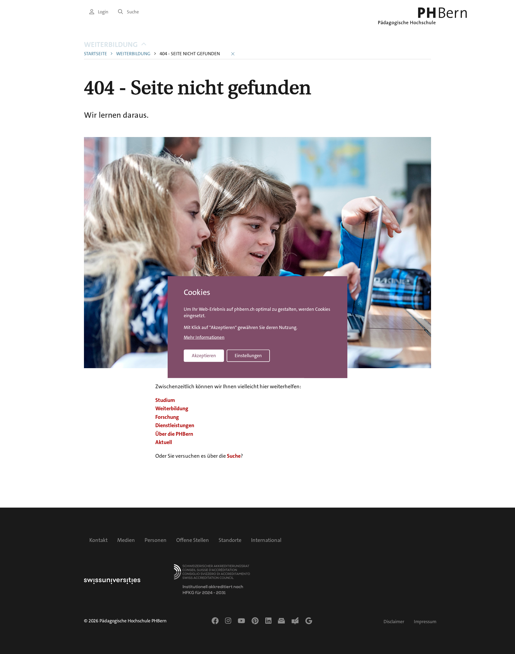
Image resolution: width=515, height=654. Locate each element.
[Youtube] (241, 620)
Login (103, 12)
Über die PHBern (174, 433)
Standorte (230, 540)
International (266, 540)
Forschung (167, 416)
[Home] (422, 16)
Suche (133, 12)
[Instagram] (228, 620)
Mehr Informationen (204, 337)
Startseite (95, 53)
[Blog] (295, 620)
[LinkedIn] (268, 620)
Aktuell (163, 442)
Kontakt (98, 540)
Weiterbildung (111, 44)
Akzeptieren (204, 356)
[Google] (308, 620)
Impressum (425, 622)
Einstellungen (248, 356)
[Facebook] (215, 620)
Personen (156, 540)
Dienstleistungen (174, 425)
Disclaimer (394, 622)
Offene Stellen (192, 540)
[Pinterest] (255, 620)
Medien (126, 540)
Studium (165, 400)
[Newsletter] (281, 620)
